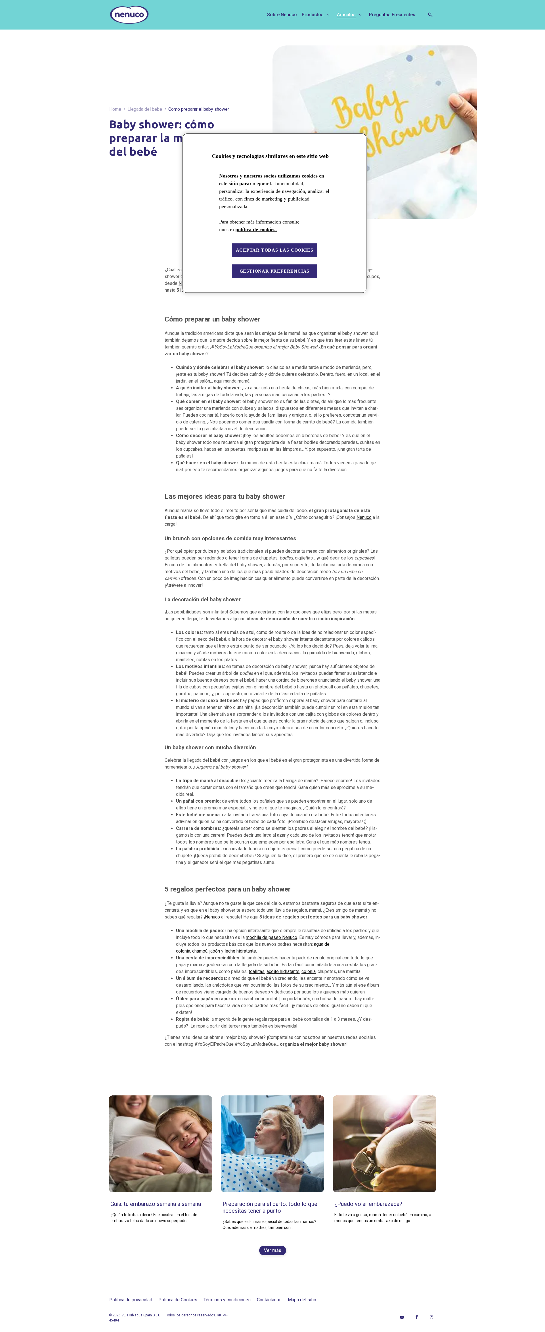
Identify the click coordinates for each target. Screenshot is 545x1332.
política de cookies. (256, 229)
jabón (214, 951)
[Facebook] (416, 1317)
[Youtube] (401, 1317)
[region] (274, 213)
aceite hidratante (283, 971)
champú (199, 951)
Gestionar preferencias (275, 271)
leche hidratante (240, 951)
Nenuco (364, 517)
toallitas (257, 971)
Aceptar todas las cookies (274, 250)
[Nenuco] (150, 15)
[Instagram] (431, 1317)
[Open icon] (430, 14)
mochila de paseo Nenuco (271, 937)
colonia (308, 971)
